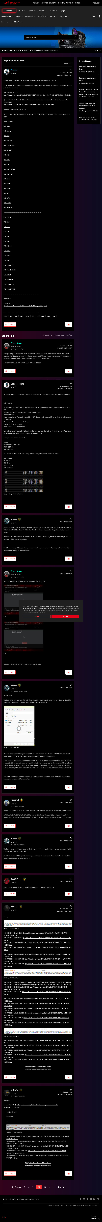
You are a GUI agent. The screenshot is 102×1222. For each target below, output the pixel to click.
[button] (6, 324)
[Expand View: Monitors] (57, 16)
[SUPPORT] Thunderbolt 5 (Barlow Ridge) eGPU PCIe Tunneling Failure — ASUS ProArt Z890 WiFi (88, 92)
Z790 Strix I (7, 231)
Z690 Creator (7, 184)
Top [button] (5, 1217)
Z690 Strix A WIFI (8, 174)
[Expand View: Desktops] (57, 10)
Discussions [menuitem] (41, 11)
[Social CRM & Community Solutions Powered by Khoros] (95, 1218)
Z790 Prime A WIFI (9, 265)
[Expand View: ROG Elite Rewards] (25, 22)
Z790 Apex (7, 227)
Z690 (48, 316)
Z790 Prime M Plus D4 (10, 270)
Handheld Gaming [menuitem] (6, 16)
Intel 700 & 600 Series (36, 50)
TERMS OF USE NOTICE (53, 1205)
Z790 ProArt (7, 255)
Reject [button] (37, 616)
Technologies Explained (86, 111)
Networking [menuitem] (4, 22)
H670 (21, 316)
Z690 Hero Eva (8, 140)
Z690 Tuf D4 (7, 198)
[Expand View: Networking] (9, 22)
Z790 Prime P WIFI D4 (10, 289)
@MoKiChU (9, 1112)
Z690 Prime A (7, 188)
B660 (10, 316)
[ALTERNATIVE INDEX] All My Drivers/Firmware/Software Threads (38, 1069)
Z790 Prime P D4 (8, 279)
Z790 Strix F (7, 236)
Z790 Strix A (7, 251)
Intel (33, 316)
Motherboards (24, 50)
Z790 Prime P (7, 275)
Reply (68, 325)
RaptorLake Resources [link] (51, 50)
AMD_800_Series (85, 71)
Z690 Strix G (7, 164)
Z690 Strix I (7, 179)
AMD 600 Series (84, 83)
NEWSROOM (20, 1199)
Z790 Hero (6, 222)
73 (45, 1187)
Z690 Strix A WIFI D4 (9, 169)
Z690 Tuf (6, 193)
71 (32, 1187)
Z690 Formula (7, 150)
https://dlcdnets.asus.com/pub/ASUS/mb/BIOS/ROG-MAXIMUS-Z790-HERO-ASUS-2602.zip (45, 984)
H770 (27, 316)
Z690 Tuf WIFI (7, 203)
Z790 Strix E (7, 241)
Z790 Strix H (7, 260)
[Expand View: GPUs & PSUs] (47, 16)
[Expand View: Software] (35, 10)
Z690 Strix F (7, 160)
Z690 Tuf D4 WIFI (8, 207)
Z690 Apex (7, 126)
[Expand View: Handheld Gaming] (13, 16)
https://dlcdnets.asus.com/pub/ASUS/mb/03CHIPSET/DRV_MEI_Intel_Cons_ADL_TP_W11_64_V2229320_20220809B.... (37, 95)
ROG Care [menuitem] (20, 11)
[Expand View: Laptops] (66, 10)
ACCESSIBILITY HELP (32, 1199)
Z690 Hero (6, 136)
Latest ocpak (7, 299)
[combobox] (51, 37)
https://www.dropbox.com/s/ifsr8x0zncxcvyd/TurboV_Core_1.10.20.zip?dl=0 (25, 306)
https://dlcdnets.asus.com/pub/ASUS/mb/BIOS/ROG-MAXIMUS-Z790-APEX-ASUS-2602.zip (45, 982)
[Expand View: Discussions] (47, 10)
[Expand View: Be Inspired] (15, 11)
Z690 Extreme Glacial (9, 145)
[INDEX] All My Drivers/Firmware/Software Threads (38, 1066)
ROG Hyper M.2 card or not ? (87, 117)
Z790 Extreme (7, 217)
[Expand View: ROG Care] (25, 10)
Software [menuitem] (30, 11)
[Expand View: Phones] (22, 16)
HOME (14, 1199)
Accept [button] (65, 616)
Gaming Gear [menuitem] (63, 16)
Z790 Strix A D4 (8, 246)
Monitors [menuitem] (52, 16)
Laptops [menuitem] (62, 11)
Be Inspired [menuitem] (9, 10)
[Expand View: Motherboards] (35, 16)
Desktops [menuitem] (52, 11)
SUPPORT (77, 3)
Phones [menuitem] (18, 16)
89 (53, 1187)
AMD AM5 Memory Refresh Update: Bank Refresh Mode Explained (87, 106)
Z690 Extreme (7, 131)
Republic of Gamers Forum (9, 50)
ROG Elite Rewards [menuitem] (18, 22)
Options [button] (97, 50)
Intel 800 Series (84, 97)
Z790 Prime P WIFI (9, 284)
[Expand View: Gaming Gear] (69, 16)
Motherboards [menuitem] (29, 16)
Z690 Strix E (7, 155)
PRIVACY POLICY (64, 1205)
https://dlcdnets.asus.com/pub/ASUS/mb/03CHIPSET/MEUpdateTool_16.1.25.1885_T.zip (29, 104)
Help (94, 16)
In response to (18, 349)
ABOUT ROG (7, 1199)
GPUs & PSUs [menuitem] (42, 16)
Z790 (54, 316)
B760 (16, 316)
